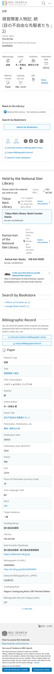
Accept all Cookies (42, 669)
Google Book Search (16, 306)
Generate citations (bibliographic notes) (25, 147)
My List (8, 143)
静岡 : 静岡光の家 (12, 428)
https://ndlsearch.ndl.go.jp (17, 554)
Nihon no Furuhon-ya (17, 302)
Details (36, 662)
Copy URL (16, 143)
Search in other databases (18, 157)
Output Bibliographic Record (20, 152)
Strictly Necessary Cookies (16, 669)
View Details (44, 81)
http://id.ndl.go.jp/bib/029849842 (20, 569)
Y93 (5, 505)
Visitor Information (42, 202)
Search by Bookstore (27, 127)
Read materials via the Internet (15, 643)
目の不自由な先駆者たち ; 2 (17, 417)
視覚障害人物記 (11, 373)
